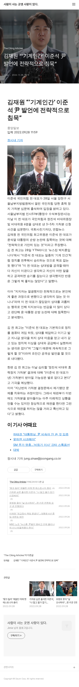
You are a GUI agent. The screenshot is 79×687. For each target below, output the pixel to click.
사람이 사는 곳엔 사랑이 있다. (21, 4)
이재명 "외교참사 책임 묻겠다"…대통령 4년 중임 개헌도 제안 (32, 515)
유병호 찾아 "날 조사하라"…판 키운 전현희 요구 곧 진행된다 (31, 504)
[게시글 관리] (26, 470)
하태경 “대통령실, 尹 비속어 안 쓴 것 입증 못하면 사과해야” (41, 436)
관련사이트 (9, 667)
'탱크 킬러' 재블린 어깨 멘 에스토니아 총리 (30, 488)
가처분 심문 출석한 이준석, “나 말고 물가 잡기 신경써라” (31, 494)
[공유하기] (21, 470)
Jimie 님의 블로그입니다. (20, 627)
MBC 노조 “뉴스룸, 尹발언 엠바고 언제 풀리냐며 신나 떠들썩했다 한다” (32, 526)
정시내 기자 (15, 140)
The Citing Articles (18, 481)
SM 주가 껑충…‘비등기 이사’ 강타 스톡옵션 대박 (41, 447)
